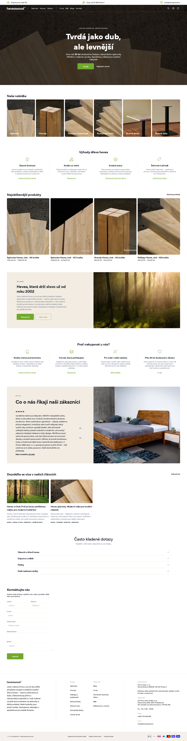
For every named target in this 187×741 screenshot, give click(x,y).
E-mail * (9, 611)
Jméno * (9, 601)
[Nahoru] (184, 738)
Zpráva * (9, 641)
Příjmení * (34, 601)
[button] (168, 8)
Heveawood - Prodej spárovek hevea (22, 736)
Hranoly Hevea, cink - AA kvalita (109, 257)
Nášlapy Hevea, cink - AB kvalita (153, 257)
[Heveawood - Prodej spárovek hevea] (16, 8)
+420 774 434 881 (144, 716)
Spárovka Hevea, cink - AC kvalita (67, 257)
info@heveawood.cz (145, 724)
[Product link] (28, 229)
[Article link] (28, 491)
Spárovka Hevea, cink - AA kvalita (23, 257)
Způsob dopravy (11, 631)
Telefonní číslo (11, 621)
